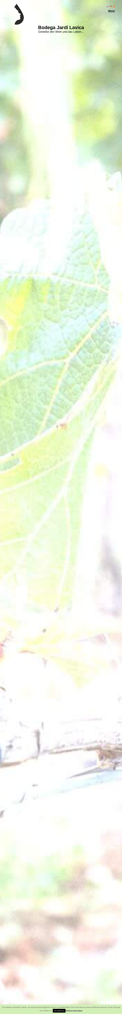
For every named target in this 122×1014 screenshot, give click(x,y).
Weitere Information (74, 1011)
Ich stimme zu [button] (59, 1011)
